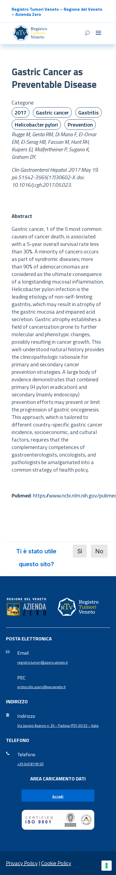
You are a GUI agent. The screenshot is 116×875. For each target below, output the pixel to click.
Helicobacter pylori (36, 124)
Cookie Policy (56, 863)
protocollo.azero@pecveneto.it (41, 687)
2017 (20, 112)
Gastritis (88, 112)
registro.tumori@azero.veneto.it (42, 662)
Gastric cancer (52, 112)
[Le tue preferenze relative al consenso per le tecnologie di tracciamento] (106, 865)
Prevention (80, 124)
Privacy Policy (22, 863)
